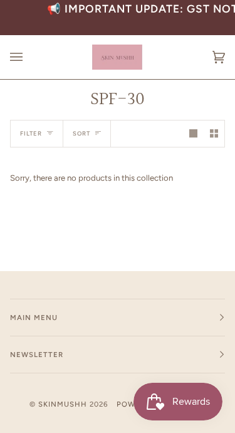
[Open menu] (29, 57)
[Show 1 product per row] (193, 133)
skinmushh (62, 404)
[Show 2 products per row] (214, 133)
